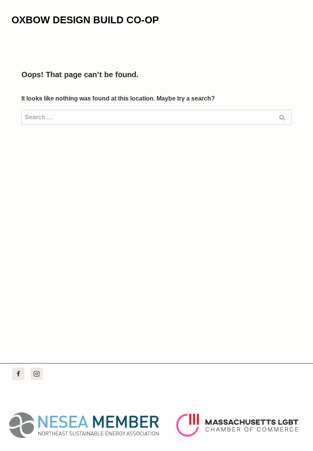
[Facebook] (18, 374)
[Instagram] (37, 374)
